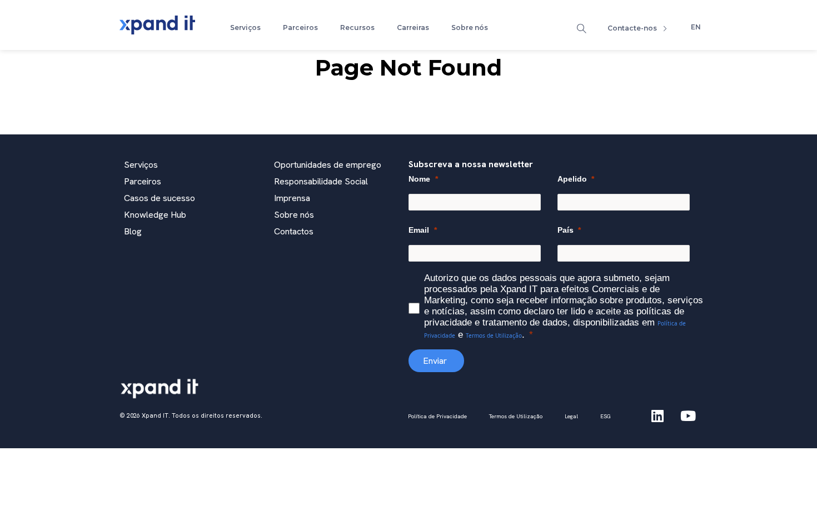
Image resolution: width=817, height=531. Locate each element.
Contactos (293, 231)
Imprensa (292, 198)
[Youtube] (688, 415)
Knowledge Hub (155, 215)
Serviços (245, 27)
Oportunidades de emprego (327, 165)
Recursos (357, 27)
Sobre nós (469, 27)
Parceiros (300, 27)
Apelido (572, 178)
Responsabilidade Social (321, 181)
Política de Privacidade (437, 416)
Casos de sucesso (159, 198)
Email (419, 230)
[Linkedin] (657, 415)
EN (696, 27)
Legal (571, 416)
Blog (133, 231)
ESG (605, 416)
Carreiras (413, 27)
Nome (419, 178)
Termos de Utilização (494, 335)
